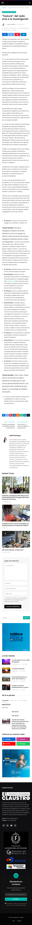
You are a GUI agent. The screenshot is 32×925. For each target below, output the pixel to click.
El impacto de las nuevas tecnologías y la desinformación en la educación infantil (15, 524)
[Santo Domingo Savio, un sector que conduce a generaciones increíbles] (6, 678)
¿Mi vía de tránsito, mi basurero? (13, 550)
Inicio (13, 921)
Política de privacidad (21, 905)
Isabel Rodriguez (11, 24)
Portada (10, 7)
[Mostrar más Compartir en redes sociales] (28, 34)
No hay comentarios (24, 28)
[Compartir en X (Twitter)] (11, 34)
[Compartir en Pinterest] (17, 34)
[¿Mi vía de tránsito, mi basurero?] (16, 539)
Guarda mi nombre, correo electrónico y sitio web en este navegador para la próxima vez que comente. (15, 599)
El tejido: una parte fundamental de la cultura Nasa (20, 687)
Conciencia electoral (18, 668)
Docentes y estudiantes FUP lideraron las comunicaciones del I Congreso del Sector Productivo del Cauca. (15, 497)
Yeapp (21, 917)
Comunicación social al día (9, 12)
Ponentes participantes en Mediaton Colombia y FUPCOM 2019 (8, 426)
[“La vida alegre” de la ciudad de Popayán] (6, 662)
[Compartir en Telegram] (24, 34)
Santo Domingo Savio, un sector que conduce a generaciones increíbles (19, 678)
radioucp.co (11, 281)
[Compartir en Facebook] (5, 34)
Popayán (19, 921)
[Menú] (3, 3)
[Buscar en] (29, 3)
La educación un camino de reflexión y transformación (23, 426)
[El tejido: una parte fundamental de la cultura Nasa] (6, 687)
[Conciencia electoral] (6, 670)
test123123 (6, 704)
